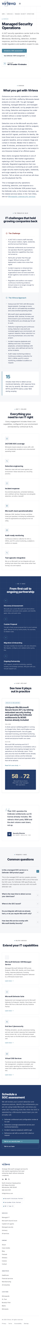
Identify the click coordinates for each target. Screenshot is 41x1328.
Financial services (7, 1278)
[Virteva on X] (9, 1179)
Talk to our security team (12, 1141)
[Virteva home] (8, 3)
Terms (10, 1323)
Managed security (7, 1227)
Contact (4, 1264)
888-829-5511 (6, 1190)
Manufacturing (6, 1281)
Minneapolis (5, 1296)
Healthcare (5, 1275)
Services (10, 14)
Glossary (4, 1257)
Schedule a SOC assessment (13, 51)
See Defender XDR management (14, 55)
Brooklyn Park (6, 1302)
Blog (3, 1251)
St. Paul (4, 1299)
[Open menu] (20, 4)
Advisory (4, 1230)
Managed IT (6, 1217)
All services (5, 1233)
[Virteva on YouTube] (6, 1179)
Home (3, 14)
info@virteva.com (7, 1193)
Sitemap (26, 1323)
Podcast (4, 1254)
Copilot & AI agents (8, 1224)
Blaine (4, 1306)
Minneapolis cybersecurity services (21, 197)
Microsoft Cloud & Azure (9, 1220)
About (4, 1244)
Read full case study (11, 765)
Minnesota (5, 1309)
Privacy (4, 1323)
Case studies (6, 1248)
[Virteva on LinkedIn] (3, 1179)
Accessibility (18, 1323)
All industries (6, 1285)
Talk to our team (9, 1146)
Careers (4, 1261)
